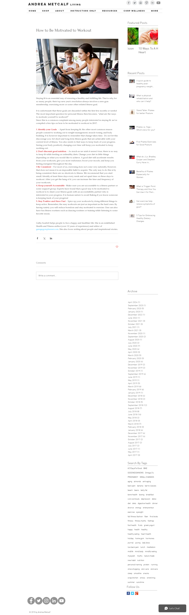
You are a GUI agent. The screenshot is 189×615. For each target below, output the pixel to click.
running (154, 565)
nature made (149, 556)
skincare (154, 569)
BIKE (145, 468)
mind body (139, 551)
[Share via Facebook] (37, 238)
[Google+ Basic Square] (136, 593)
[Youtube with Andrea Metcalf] (158, 2)
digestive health (144, 503)
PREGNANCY (133, 477)
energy (138, 508)
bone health (132, 495)
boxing (141, 495)
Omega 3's (149, 473)
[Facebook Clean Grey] (128, 2)
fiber (146, 517)
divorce (131, 508)
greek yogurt (149, 525)
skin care (145, 569)
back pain (131, 486)
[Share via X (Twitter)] (44, 238)
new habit (132, 560)
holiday (131, 538)
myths (139, 556)
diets (134, 503)
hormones (150, 538)
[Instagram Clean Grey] (140, 2)
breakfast (150, 495)
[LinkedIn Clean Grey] (152, 2)
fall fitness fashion (135, 517)
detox (154, 499)
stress (142, 578)
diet (129, 503)
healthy (144, 530)
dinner (155, 503)
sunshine (140, 582)
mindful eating (151, 551)
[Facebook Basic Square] (128, 593)
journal (131, 543)
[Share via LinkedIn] (51, 238)
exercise (131, 512)
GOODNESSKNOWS (135, 473)
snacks (146, 573)
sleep (130, 573)
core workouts (133, 499)
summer (131, 582)
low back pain (133, 547)
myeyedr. (131, 556)
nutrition (140, 560)
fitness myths (140, 521)
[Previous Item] (132, 36)
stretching (151, 578)
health (137, 530)
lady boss (146, 543)
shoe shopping (134, 569)
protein (146, 565)
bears (136, 490)
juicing (137, 543)
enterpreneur (148, 508)
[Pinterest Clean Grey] (146, 2)
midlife (130, 551)
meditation (151, 547)
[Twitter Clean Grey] (134, 2)
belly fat (144, 490)
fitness (130, 521)
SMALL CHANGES (147, 477)
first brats (154, 517)
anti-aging (147, 481)
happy (130, 530)
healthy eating (133, 534)
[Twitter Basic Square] (132, 593)
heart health (146, 534)
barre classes (150, 486)
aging (130, 481)
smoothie (137, 573)
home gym (139, 538)
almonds (137, 481)
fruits (140, 525)
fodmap (151, 521)
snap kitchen (133, 578)
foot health (132, 525)
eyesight (139, 512)
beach (130, 490)
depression (145, 499)
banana (140, 486)
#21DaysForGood (135, 468)
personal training (135, 565)
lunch (142, 547)
